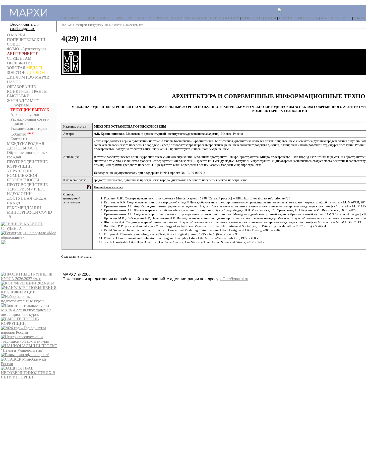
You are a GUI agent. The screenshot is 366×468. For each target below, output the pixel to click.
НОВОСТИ (252, 18)
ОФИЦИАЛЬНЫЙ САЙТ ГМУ (212, 18)
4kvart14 (117, 25)
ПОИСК (344, 18)
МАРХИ (66, 25)
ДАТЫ (270, 18)
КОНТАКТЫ (306, 18)
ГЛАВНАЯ (71, 18)
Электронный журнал (88, 25)
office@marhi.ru (234, 279)
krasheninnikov (134, 25)
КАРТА (327, 18)
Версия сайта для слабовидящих (24, 26)
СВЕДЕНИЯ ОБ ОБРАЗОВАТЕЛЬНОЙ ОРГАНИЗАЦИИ (133, 18)
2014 (107, 25)
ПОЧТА (286, 18)
